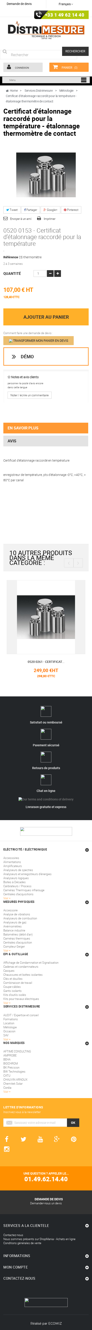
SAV (5, 1035)
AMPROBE (10, 1055)
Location (8, 1023)
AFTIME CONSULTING (17, 1051)
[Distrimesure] (46, 30)
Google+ (51, 210)
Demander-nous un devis (46, 1203)
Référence (10, 257)
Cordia (7, 1088)
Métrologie (10, 1027)
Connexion (21, 67)
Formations (10, 1019)
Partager (31, 210)
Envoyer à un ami (20, 219)
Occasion (9, 1031)
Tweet (13, 210)
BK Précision (11, 1067)
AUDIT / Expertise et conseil (21, 1015)
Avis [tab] (12, 440)
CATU (6, 1075)
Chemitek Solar (13, 1084)
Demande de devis (19, 4)
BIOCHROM (10, 1063)
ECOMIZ (55, 1324)
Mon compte (15, 1267)
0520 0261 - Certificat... (46, 662)
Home (14, 90)
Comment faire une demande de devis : (28, 333)
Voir (6, 1039)
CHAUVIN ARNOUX (15, 1080)
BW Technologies (14, 1071)
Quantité (12, 273)
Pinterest (72, 210)
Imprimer (49, 219)
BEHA (6, 1059)
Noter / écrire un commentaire (29, 395)
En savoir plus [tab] (23, 428)
